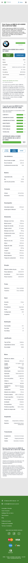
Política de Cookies (6, 521)
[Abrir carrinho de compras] (26, 2)
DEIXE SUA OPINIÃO (8, 55)
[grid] (14, 300)
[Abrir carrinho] (2, 2)
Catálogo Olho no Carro (7, 513)
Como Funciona (5, 510)
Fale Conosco (5, 515)
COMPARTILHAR (20, 55)
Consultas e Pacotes (7, 508)
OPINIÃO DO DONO (6, 151)
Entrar (21, 2)
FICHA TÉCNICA (14, 151)
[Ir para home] (7, 2)
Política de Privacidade (7, 523)
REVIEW (21, 150)
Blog (3, 517)
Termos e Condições (7, 525)
